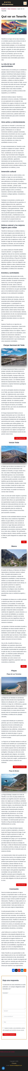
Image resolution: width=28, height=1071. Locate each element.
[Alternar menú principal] (25, 3)
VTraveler (14, 1063)
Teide (24, 541)
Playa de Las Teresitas (19, 766)
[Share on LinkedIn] (22, 970)
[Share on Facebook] (13, 970)
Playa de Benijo (21, 884)
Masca (23, 666)
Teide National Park (20, 438)
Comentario (5, 992)
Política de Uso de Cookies (7, 1051)
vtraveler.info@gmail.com (16, 1065)
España (3, 9)
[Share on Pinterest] (19, 970)
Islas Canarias (11, 9)
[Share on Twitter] (16, 970)
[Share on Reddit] (25, 970)
